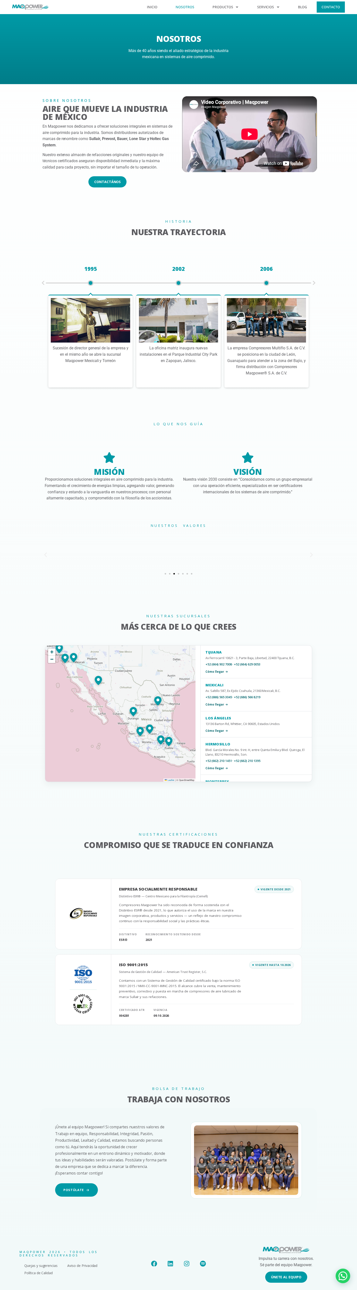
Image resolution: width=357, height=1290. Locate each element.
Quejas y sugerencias (41, 1265)
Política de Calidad (38, 1273)
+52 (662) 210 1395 (247, 761)
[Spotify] (203, 1263)
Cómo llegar (214, 671)
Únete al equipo (286, 1277)
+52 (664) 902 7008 (218, 664)
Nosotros (185, 7)
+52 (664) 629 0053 (247, 664)
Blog (302, 7)
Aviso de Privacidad (82, 1265)
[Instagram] (186, 1263)
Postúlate (73, 1190)
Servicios (265, 7)
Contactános (107, 181)
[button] (43, 283)
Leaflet (170, 780)
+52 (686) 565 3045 (218, 697)
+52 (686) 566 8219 (247, 697)
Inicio (152, 7)
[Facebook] (154, 1263)
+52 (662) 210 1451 (218, 761)
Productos (222, 7)
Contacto (331, 7)
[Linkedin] (170, 1263)
